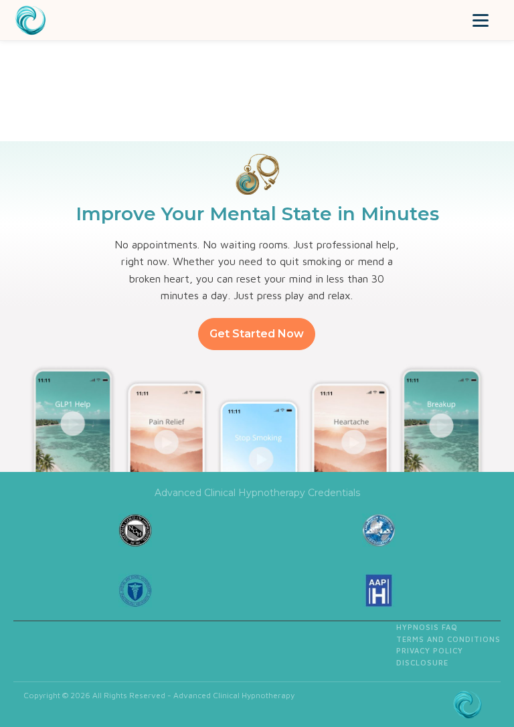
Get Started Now (256, 333)
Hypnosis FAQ (427, 627)
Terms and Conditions (448, 639)
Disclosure (422, 662)
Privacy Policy (429, 650)
